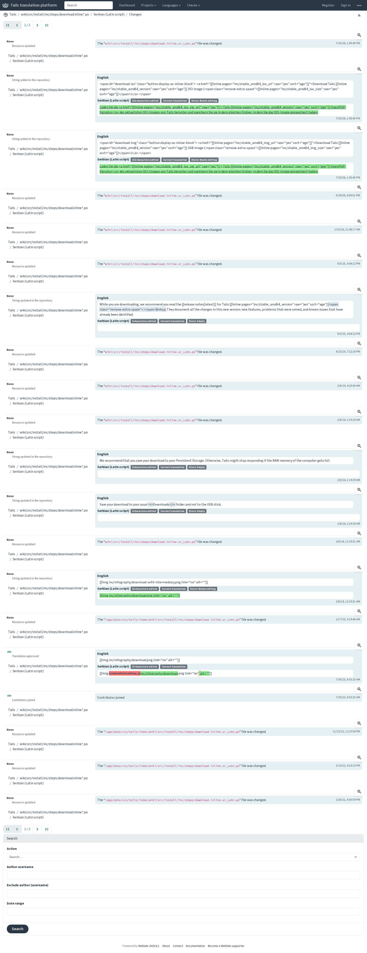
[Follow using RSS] (359, 15)
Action (12, 848)
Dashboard (127, 5)
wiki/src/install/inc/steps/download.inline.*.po (55, 14)
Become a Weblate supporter (226, 946)
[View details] (359, 35)
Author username (20, 867)
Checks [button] (192, 5)
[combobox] (88, 5)
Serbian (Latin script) (109, 14)
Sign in (346, 5)
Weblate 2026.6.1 (148, 946)
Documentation (195, 946)
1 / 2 (27, 25)
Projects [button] (147, 5)
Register (328, 5)
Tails (12, 14)
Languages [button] (170, 5)
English (103, 77)
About (166, 946)
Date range (15, 903)
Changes (135, 14)
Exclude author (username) (27, 885)
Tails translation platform (33, 5)
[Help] (359, 5)
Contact (178, 946)
